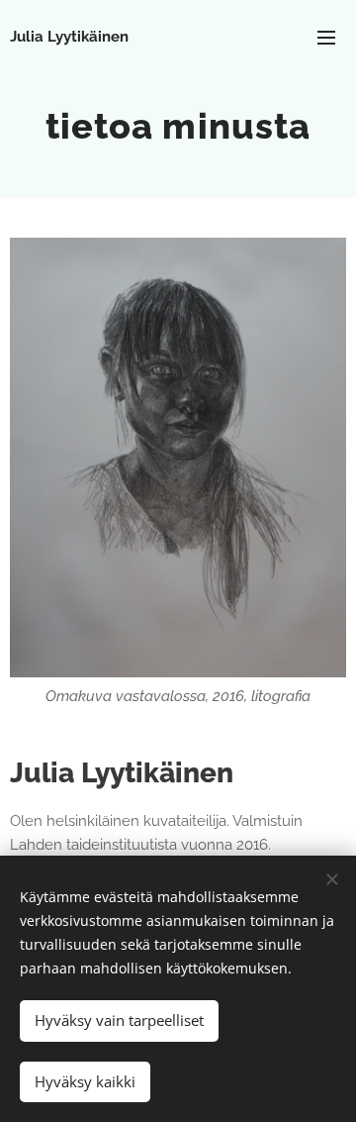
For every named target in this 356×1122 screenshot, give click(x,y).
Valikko (326, 36)
